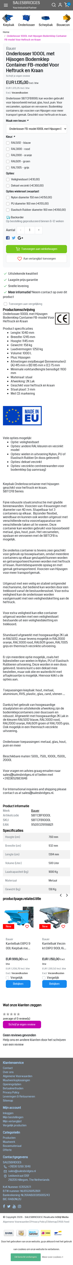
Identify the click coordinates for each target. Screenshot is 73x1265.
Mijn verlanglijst (12, 1121)
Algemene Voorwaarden (17, 1076)
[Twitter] (14, 238)
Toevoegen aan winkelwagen (39, 249)
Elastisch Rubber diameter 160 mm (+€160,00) (38, 210)
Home (6, 32)
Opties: (10, 173)
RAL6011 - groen (20, 161)
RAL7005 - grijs (20, 167)
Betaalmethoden (13, 1088)
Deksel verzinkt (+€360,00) (27, 185)
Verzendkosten (20, 93)
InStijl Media (62, 1217)
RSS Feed (64, 1222)
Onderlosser (26, 25)
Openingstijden (12, 1084)
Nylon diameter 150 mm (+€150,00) (31, 197)
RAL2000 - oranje (21, 155)
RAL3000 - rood (20, 149)
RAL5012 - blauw (21, 143)
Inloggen (8, 1113)
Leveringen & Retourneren (19, 1096)
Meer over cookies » (52, 1257)
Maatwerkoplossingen (16, 1080)
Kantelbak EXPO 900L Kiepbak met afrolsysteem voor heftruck (18, 946)
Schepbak (46, 25)
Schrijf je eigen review (18, 76)
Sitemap (8, 1100)
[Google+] (20, 238)
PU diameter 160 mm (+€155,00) (30, 204)
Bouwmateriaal (12, 1146)
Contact (8, 1068)
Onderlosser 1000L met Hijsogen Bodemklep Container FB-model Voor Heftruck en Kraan (35, 37)
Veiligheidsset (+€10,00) (25, 179)
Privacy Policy (11, 1092)
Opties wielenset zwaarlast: (22, 191)
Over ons (8, 1072)
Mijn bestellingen (13, 1117)
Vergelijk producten (14, 1125)
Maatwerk (9, 1142)
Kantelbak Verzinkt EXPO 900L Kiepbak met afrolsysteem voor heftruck (54, 946)
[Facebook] (8, 238)
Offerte (7, 1150)
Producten (9, 1138)
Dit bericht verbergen (26, 1257)
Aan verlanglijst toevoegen (39, 259)
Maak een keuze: (17, 121)
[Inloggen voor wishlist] (27, 926)
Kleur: (10, 137)
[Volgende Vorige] (67, 895)
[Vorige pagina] (60, 895)
